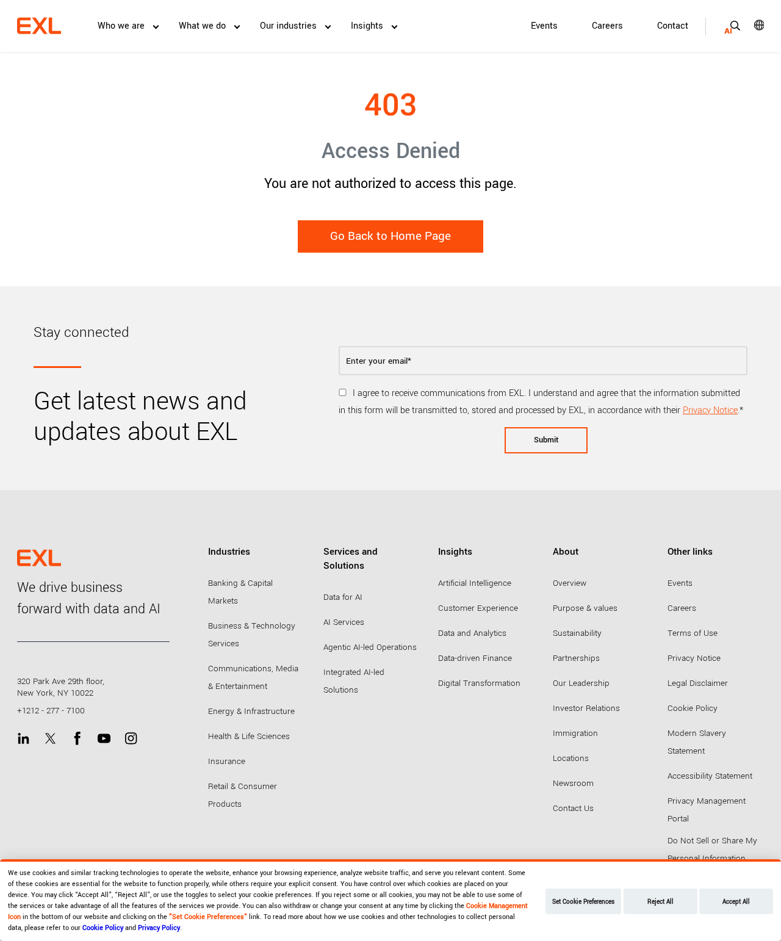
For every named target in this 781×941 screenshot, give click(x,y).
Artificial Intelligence (474, 583)
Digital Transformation (479, 683)
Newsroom (573, 783)
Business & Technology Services (251, 634)
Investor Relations (586, 708)
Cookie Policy (693, 708)
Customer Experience (478, 608)
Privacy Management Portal (707, 809)
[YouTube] (104, 738)
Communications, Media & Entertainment (253, 677)
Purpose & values (585, 608)
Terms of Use (693, 633)
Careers (607, 26)
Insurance (226, 761)
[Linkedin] (23, 738)
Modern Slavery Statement (697, 742)
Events (544, 26)
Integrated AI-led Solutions (353, 681)
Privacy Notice (710, 410)
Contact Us (573, 808)
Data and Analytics (472, 633)
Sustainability (577, 633)
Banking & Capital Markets (240, 592)
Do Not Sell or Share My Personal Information (712, 849)
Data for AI (342, 597)
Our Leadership (581, 683)
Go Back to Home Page (390, 236)
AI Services (343, 622)
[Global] (751, 25)
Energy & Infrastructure (251, 711)
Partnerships (576, 658)
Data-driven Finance (475, 658)
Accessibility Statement (710, 776)
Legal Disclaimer (698, 683)
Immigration (575, 733)
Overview (569, 583)
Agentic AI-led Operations (370, 647)
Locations (571, 758)
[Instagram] (130, 738)
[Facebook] (77, 738)
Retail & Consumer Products (242, 795)
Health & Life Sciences (249, 736)
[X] (50, 738)
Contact (672, 26)
